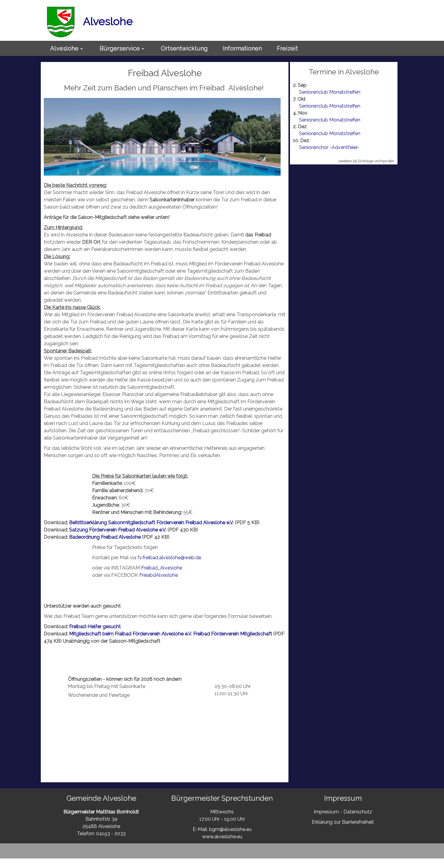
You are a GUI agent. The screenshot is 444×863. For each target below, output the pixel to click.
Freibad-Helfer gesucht (95, 626)
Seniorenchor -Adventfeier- (329, 147)
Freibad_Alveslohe (161, 568)
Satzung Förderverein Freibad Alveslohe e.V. (118, 530)
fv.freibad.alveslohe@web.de (169, 557)
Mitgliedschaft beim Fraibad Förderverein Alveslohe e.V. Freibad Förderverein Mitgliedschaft (170, 634)
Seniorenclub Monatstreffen (329, 92)
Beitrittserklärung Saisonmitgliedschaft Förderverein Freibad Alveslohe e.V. (152, 522)
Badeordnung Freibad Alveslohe (105, 537)
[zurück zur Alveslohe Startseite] (61, 21)
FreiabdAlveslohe (158, 575)
